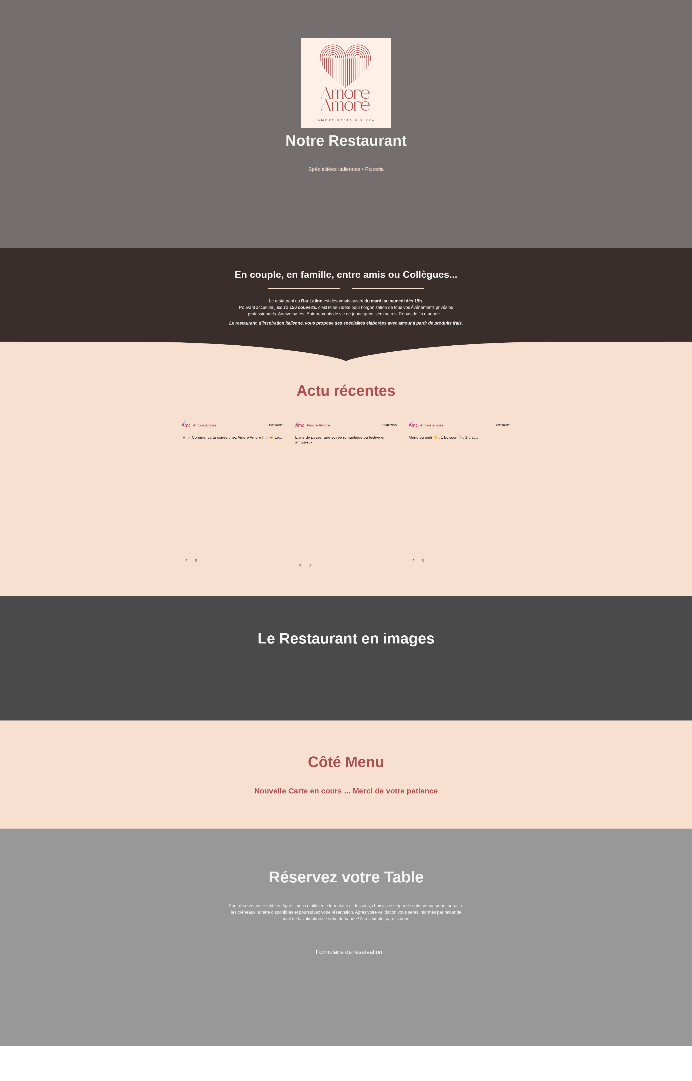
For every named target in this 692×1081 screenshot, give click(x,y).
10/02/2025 (389, 425)
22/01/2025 (502, 425)
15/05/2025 (275, 425)
